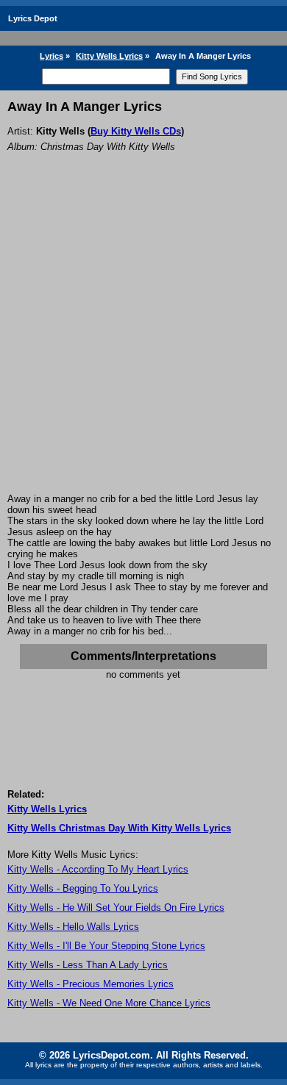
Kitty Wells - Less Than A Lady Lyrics (87, 964)
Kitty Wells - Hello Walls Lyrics (73, 926)
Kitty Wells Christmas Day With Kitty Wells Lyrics (119, 828)
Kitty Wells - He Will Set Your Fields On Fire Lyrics (115, 907)
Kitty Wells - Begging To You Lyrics (82, 888)
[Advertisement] (143, 342)
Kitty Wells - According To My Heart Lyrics (97, 869)
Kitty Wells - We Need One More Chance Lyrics (108, 1003)
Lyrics (51, 55)
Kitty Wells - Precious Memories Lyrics (90, 983)
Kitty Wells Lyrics (109, 55)
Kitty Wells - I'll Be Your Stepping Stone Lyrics (106, 945)
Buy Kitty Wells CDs (136, 131)
